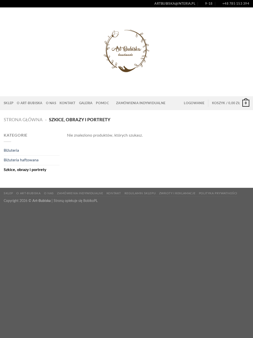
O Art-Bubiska (29, 103)
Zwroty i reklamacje (177, 193)
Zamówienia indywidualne (140, 103)
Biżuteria (11, 150)
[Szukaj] (170, 103)
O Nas (51, 103)
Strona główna (23, 120)
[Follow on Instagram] (10, 3)
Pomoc (102, 103)
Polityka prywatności (218, 193)
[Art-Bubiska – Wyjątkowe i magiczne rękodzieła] (126, 51)
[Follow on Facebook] (6, 3)
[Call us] (20, 3)
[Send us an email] (15, 3)
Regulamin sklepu (140, 193)
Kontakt (68, 103)
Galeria (86, 103)
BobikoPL (90, 201)
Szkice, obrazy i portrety (25, 170)
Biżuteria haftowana (21, 160)
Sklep (8, 103)
